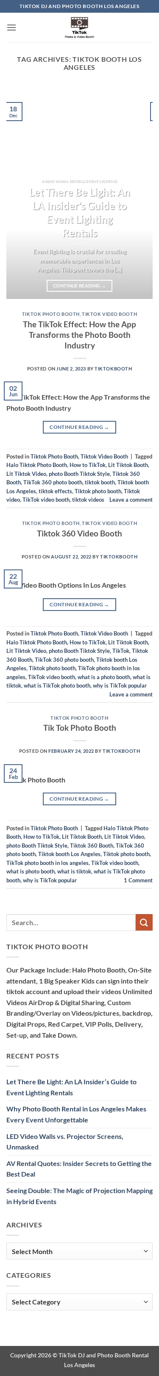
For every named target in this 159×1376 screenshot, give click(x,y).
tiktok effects (55, 491)
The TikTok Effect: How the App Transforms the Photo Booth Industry (79, 334)
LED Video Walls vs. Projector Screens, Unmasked (64, 1141)
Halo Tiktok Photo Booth (36, 464)
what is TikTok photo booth (57, 685)
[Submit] (144, 922)
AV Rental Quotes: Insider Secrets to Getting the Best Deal (79, 1168)
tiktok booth (100, 482)
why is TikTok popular (120, 685)
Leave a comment (131, 499)
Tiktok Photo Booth (51, 314)
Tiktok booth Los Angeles (69, 854)
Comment (138, 880)
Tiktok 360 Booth (91, 845)
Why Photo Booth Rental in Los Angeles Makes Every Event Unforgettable (76, 1114)
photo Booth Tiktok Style (79, 473)
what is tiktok (74, 871)
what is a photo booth (104, 677)
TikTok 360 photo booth (52, 482)
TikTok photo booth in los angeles (47, 862)
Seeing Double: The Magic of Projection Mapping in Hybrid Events (79, 1195)
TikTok (120, 650)
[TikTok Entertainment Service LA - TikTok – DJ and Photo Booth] (79, 27)
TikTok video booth (46, 499)
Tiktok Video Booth (109, 314)
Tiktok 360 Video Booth (79, 533)
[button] (11, 27)
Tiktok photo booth (98, 491)
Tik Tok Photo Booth (79, 727)
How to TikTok (88, 464)
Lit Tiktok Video (26, 473)
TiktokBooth (113, 368)
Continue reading (79, 285)
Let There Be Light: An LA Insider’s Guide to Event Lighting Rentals (79, 212)
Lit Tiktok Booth (128, 464)
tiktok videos (88, 499)
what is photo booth (30, 871)
